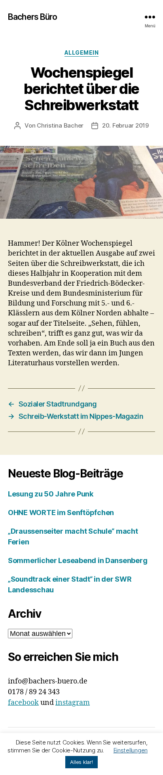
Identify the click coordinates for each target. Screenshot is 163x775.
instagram (72, 702)
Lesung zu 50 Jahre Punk (50, 494)
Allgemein (81, 52)
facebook (23, 702)
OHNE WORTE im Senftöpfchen (61, 512)
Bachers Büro (32, 17)
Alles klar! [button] (81, 762)
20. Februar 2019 (125, 125)
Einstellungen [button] (131, 750)
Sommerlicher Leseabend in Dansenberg (77, 560)
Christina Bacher (60, 125)
